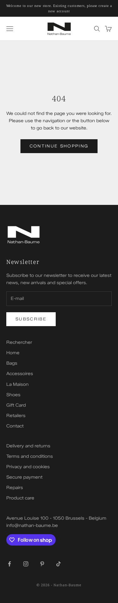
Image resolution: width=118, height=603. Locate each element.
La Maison (17, 384)
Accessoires (19, 373)
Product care (20, 498)
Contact (15, 426)
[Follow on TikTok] (58, 564)
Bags (11, 363)
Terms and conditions (29, 456)
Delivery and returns (28, 446)
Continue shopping (59, 145)
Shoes (13, 394)
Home (13, 352)
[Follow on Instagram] (26, 564)
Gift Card (16, 405)
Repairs (14, 487)
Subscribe (31, 318)
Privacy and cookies (28, 466)
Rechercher (19, 342)
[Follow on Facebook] (9, 564)
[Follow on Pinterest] (42, 564)
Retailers (15, 415)
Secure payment (24, 477)
